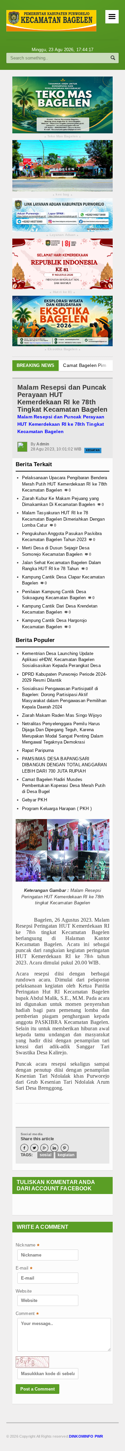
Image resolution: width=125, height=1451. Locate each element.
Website (24, 1291)
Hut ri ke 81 (62, 292)
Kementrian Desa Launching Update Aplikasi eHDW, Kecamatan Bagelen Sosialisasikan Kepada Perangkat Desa (61, 659)
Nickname (28, 1245)
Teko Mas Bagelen (62, 136)
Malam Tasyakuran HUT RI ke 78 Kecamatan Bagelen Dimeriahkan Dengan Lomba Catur (63, 518)
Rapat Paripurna (38, 750)
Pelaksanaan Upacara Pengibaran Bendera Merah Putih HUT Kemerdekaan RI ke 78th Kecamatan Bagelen (64, 483)
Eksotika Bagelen (62, 349)
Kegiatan (93, 450)
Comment (27, 1314)
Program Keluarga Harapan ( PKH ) (57, 808)
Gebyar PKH (34, 799)
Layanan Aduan (62, 235)
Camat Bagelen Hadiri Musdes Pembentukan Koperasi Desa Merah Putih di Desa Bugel (63, 785)
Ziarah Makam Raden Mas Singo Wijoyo (62, 715)
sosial (45, 1155)
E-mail (24, 1269)
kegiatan (66, 1155)
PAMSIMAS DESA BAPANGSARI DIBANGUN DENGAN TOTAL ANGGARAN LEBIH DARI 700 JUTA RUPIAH (64, 764)
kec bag (62, 194)
